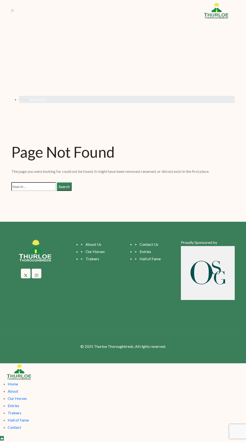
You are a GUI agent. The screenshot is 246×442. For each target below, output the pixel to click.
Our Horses (92, 251)
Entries (143, 251)
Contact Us (146, 244)
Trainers (89, 258)
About (13, 391)
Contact (14, 427)
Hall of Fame (148, 258)
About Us (90, 244)
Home (13, 384)
